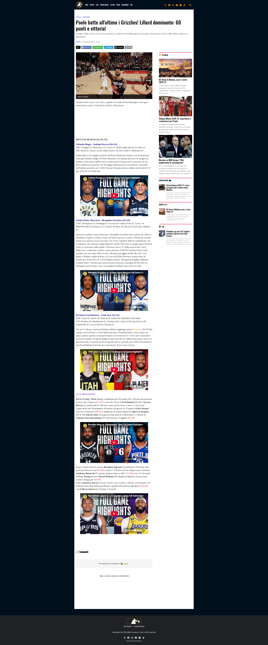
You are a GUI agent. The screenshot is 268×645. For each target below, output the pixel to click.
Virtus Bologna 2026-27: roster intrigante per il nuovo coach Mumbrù (178, 187)
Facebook (87, 47)
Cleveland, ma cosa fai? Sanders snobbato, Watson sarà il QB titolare (178, 233)
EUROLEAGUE (104, 5)
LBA (97, 5)
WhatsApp (98, 47)
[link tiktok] (184, 4)
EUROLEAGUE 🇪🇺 (165, 180)
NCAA (118, 5)
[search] (190, 4)
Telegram (109, 47)
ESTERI (112, 5)
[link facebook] (169, 4)
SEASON (86, 17)
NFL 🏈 (161, 226)
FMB (78, 42)
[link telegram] (180, 4)
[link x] (165, 4)
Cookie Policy (138, 626)
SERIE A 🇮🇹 (163, 204)
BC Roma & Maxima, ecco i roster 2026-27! (178, 210)
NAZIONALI (125, 5)
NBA (86, 5)
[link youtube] (177, 4)
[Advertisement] (114, 123)
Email (129, 47)
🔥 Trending (163, 54)
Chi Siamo (128, 626)
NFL (131, 5)
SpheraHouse (138, 641)
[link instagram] (173, 4)
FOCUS (92, 5)
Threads (120, 47)
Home (78, 17)
